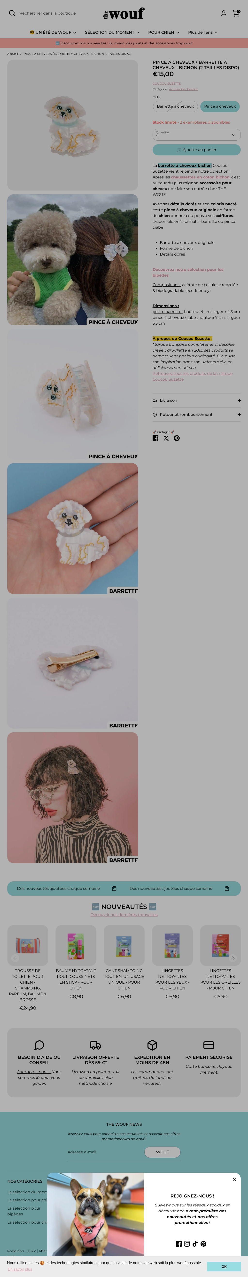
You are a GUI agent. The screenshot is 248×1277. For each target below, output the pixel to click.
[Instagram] (187, 1244)
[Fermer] (234, 1179)
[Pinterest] (203, 1244)
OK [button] (224, 1267)
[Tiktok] (195, 1244)
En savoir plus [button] (20, 1269)
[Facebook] (179, 1244)
